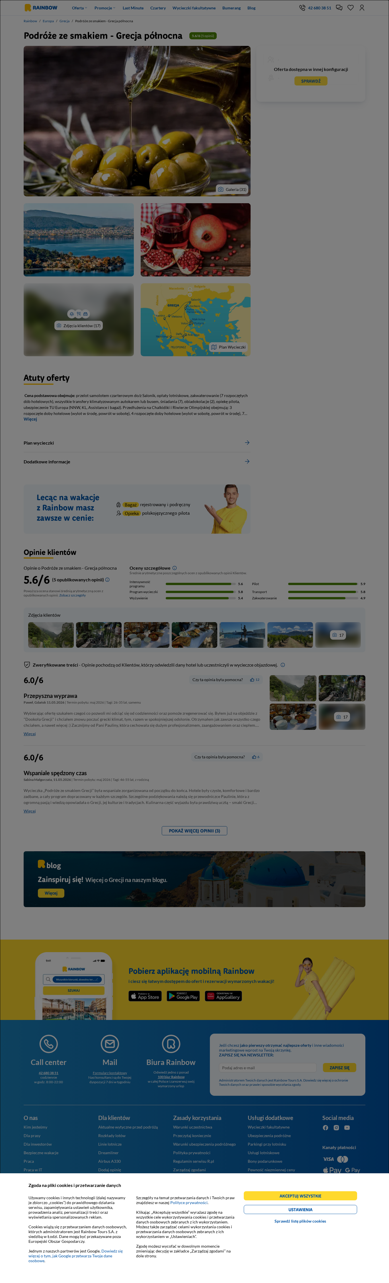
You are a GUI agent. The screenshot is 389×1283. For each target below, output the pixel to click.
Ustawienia (310, 1210)
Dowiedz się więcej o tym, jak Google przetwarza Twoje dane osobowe (75, 1256)
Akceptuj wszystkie (303, 1196)
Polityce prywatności (189, 1202)
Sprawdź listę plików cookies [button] (300, 1221)
